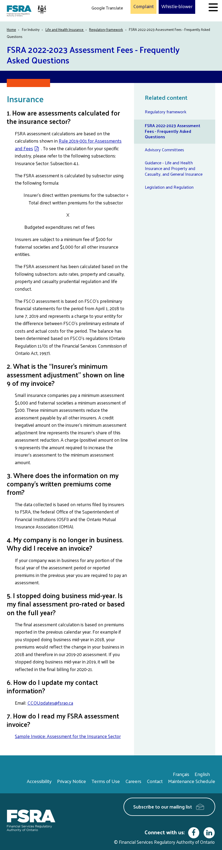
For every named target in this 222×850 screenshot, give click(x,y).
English (202, 773)
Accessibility (39, 781)
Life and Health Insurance (64, 29)
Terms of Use (106, 781)
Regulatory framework (106, 29)
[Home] (27, 10)
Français (181, 773)
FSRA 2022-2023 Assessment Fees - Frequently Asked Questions (172, 131)
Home (11, 29)
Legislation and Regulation (169, 187)
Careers (133, 781)
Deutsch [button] (100, 20)
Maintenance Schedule (191, 781)
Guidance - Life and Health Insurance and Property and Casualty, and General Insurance (174, 168)
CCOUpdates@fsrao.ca (50, 702)
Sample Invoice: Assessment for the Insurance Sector (68, 736)
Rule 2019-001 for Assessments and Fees (68, 144)
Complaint (143, 6)
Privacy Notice (71, 781)
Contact (155, 781)
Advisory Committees (164, 149)
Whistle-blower (176, 6)
